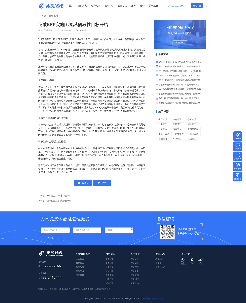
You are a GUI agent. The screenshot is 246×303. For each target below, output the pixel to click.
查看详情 (179, 43)
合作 (142, 5)
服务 (133, 5)
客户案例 (95, 5)
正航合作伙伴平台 (102, 289)
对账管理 (179, 134)
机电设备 (110, 267)
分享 (104, 183)
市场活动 (159, 263)
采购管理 (177, 124)
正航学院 (76, 289)
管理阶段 (80, 267)
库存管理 (177, 119)
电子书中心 (160, 267)
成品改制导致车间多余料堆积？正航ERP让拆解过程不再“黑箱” (181, 89)
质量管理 (162, 129)
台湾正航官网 (64, 289)
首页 (71, 5)
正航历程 (135, 267)
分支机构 (135, 283)
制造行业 (80, 259)
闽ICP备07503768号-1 (153, 298)
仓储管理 (191, 139)
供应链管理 (163, 134)
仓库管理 (191, 119)
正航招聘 (135, 279)
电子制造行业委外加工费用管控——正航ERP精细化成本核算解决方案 (181, 71)
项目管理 (194, 134)
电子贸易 (110, 259)
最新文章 (163, 54)
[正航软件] (51, 6)
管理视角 (53, 16)
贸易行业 (80, 263)
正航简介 (135, 259)
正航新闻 (135, 275)
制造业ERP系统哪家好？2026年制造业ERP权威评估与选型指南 (181, 98)
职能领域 (80, 271)
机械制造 (110, 271)
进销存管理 (192, 129)
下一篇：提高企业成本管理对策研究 (55, 200)
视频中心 (109, 5)
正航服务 (135, 271)
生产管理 (162, 119)
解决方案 (82, 5)
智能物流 (162, 139)
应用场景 (80, 275)
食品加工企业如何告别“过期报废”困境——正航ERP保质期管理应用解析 (181, 75)
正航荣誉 (135, 263)
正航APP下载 (87, 289)
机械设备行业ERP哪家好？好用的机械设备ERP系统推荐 (181, 103)
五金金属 (110, 275)
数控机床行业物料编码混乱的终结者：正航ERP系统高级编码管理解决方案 (181, 94)
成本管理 (177, 129)
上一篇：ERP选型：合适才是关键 (54, 195)
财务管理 (162, 124)
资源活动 (122, 5)
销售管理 (191, 124)
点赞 (85, 183)
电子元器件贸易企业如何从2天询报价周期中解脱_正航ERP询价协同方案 (181, 80)
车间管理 (177, 139)
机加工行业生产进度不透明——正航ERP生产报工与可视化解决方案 (181, 66)
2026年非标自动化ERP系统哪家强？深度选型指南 (181, 62)
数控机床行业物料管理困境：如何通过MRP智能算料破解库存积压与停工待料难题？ (181, 84)
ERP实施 (83, 30)
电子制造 (110, 263)
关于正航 (153, 5)
